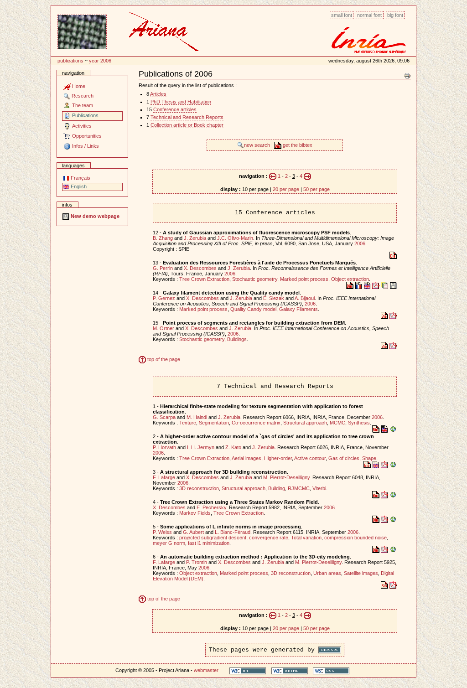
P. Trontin (196, 562)
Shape (369, 458)
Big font (395, 15)
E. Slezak (273, 298)
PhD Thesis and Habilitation (180, 101)
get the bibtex (296, 145)
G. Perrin (163, 268)
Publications (70, 60)
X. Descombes (200, 268)
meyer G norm (169, 543)
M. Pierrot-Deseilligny (286, 477)
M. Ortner (163, 328)
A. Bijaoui (305, 298)
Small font (341, 15)
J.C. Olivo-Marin (235, 238)
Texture (187, 422)
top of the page (163, 359)
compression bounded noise (355, 537)
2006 (359, 243)
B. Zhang (163, 238)
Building (276, 488)
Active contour (310, 458)
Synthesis (359, 422)
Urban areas (327, 573)
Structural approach (305, 422)
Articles (158, 94)
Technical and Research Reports (186, 117)
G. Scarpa (164, 417)
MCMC (337, 422)
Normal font (369, 15)
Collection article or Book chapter (186, 125)
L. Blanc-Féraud (232, 532)
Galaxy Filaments (298, 309)
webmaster (206, 670)
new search (257, 145)
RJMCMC (299, 488)
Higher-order (278, 458)
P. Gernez (164, 298)
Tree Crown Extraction (204, 279)
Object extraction (350, 279)
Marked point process (304, 279)
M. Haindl (197, 417)
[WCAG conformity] (247, 670)
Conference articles (175, 109)
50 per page (316, 189)
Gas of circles (343, 458)
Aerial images (246, 458)
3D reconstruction (199, 488)
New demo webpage (94, 216)
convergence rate (268, 537)
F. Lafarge (164, 477)
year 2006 (100, 60)
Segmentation (214, 422)
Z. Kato (233, 447)
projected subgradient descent (212, 537)
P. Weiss (162, 532)
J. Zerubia (195, 238)
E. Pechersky (211, 507)
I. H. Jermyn (200, 447)
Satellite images (361, 573)
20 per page (286, 189)
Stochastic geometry (254, 279)
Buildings (237, 339)
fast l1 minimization (208, 543)
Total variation (306, 537)
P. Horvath (164, 447)
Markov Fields (195, 513)
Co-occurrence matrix (256, 422)
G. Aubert (193, 532)
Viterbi (319, 488)
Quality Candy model (253, 309)
